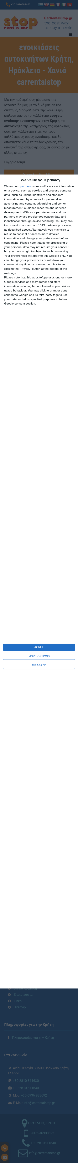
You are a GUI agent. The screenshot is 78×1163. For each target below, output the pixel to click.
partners (25, 186)
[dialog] (39, 582)
